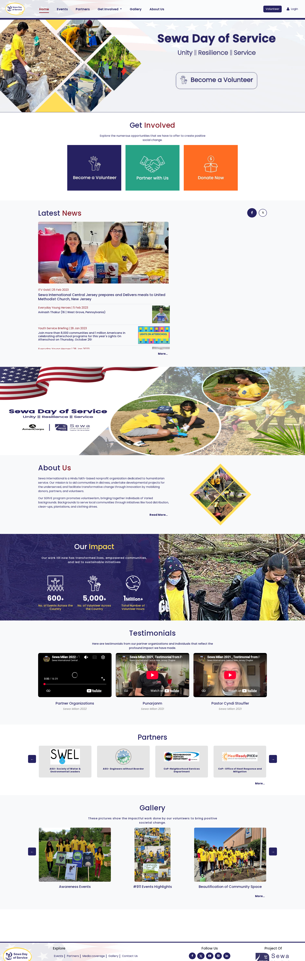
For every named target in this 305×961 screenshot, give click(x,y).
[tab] (252, 212)
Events (62, 9)
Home (44, 9)
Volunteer (272, 9)
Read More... (158, 515)
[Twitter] (201, 956)
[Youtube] (209, 956)
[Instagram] (218, 956)
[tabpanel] (220, 223)
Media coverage (93, 956)
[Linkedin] (226, 956)
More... (163, 354)
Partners (83, 9)
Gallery (136, 9)
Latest (60, 213)
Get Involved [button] (108, 9)
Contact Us (130, 956)
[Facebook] (192, 956)
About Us (156, 9)
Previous (32, 759)
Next (273, 759)
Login (293, 9)
